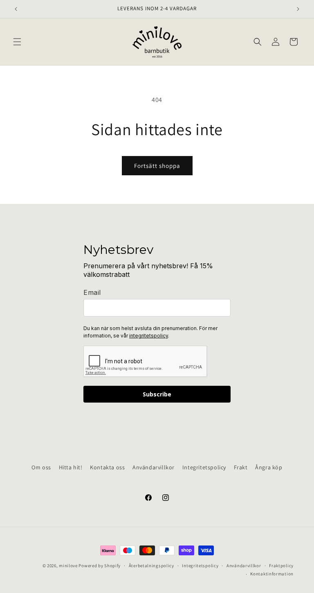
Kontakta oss (107, 467)
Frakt (241, 467)
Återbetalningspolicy (151, 565)
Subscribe (157, 394)
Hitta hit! (71, 467)
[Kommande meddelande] (298, 9)
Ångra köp (268, 467)
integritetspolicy (148, 336)
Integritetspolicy (204, 467)
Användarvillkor (153, 467)
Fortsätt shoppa (157, 166)
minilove (68, 565)
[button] (17, 42)
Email (92, 292)
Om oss (41, 467)
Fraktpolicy (281, 565)
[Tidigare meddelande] (16, 9)
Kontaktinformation (272, 574)
